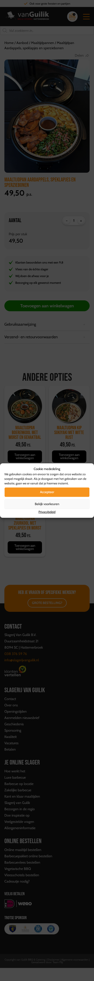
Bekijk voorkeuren (47, 504)
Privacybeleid (47, 512)
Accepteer (47, 492)
